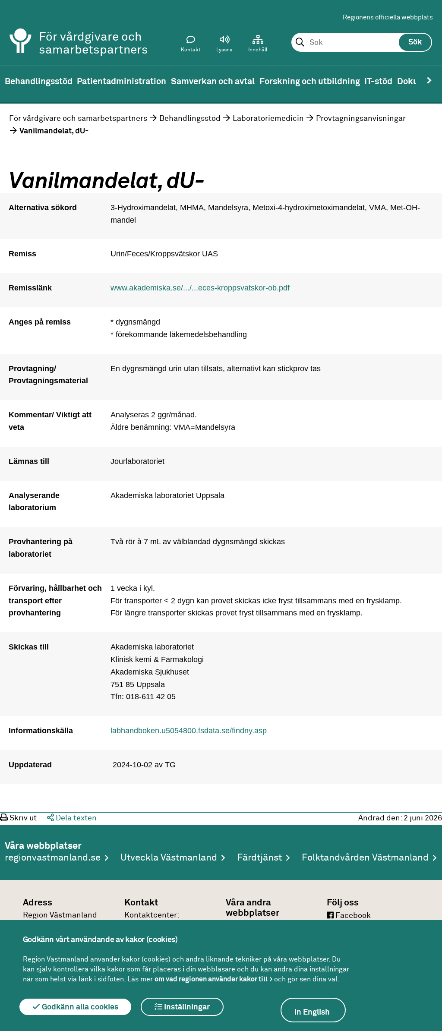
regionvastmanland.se (53, 858)
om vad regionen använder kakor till (211, 979)
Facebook (352, 916)
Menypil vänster (13, 81)
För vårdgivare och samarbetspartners (78, 119)
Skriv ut (22, 818)
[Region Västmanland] (20, 29)
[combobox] (361, 42)
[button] (224, 46)
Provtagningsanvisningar (361, 119)
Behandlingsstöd (190, 119)
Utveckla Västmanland (168, 858)
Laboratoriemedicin (268, 119)
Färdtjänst (259, 858)
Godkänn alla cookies (79, 1007)
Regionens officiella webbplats (388, 17)
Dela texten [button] (75, 818)
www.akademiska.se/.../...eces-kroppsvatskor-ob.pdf (200, 288)
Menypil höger (429, 81)
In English (312, 1012)
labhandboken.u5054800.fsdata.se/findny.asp (188, 730)
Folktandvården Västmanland (365, 858)
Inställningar (186, 1007)
